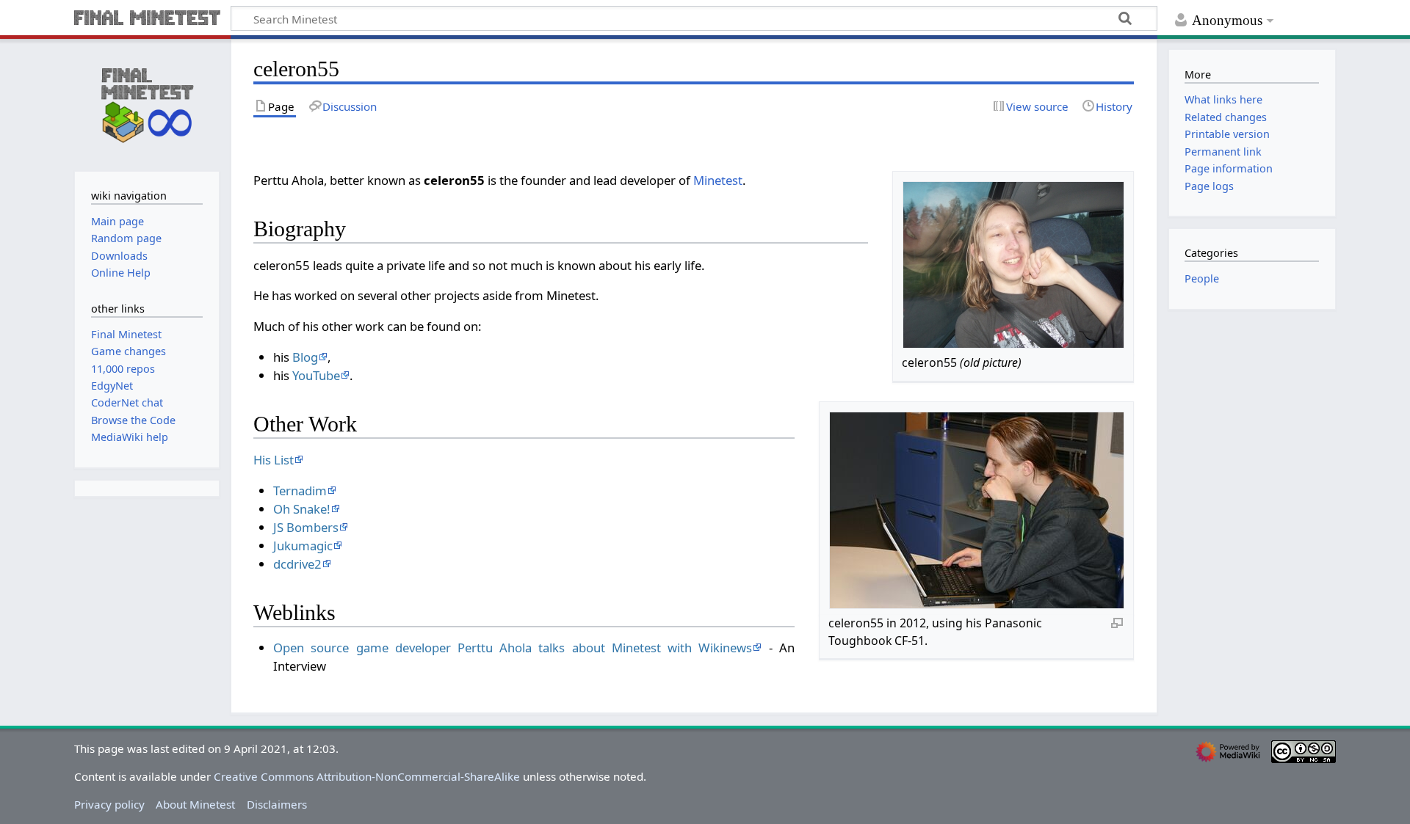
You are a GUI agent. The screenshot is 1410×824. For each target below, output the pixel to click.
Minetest (717, 180)
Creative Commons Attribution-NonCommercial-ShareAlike (367, 776)
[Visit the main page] (147, 103)
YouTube (316, 375)
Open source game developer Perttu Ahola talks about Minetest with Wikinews (512, 647)
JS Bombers (306, 527)
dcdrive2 (297, 563)
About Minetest (195, 804)
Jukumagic (303, 545)
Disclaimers (277, 804)
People (1202, 278)
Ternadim (300, 490)
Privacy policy (109, 804)
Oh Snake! (301, 508)
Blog (305, 357)
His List (273, 459)
